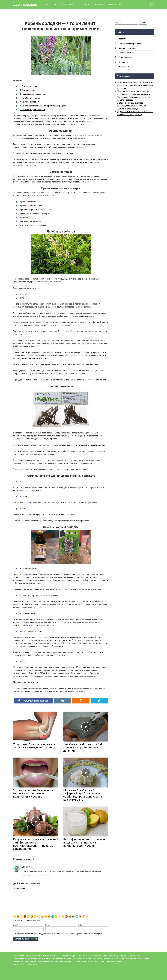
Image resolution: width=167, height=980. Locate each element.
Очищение (85, 4)
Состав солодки (28, 90)
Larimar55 (27, 867)
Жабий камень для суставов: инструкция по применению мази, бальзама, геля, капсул (132, 106)
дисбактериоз (74, 640)
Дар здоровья (25, 4)
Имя (15, 925)
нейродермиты (56, 646)
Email (48, 925)
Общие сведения (28, 86)
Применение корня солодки (33, 94)
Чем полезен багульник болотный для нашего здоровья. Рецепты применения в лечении (135, 85)
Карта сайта (51, 4)
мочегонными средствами (94, 445)
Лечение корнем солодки (32, 109)
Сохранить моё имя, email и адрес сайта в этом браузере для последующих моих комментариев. (59, 934)
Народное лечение (127, 53)
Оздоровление (69, 4)
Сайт (80, 925)
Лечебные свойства (30, 98)
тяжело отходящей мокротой (34, 358)
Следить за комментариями (27, 921)
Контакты (32, 964)
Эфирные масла (115, 4)
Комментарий (19, 888)
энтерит (56, 640)
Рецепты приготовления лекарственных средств (43, 106)
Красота (99, 4)
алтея (58, 601)
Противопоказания (29, 102)
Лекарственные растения (130, 43)
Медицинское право (128, 48)
